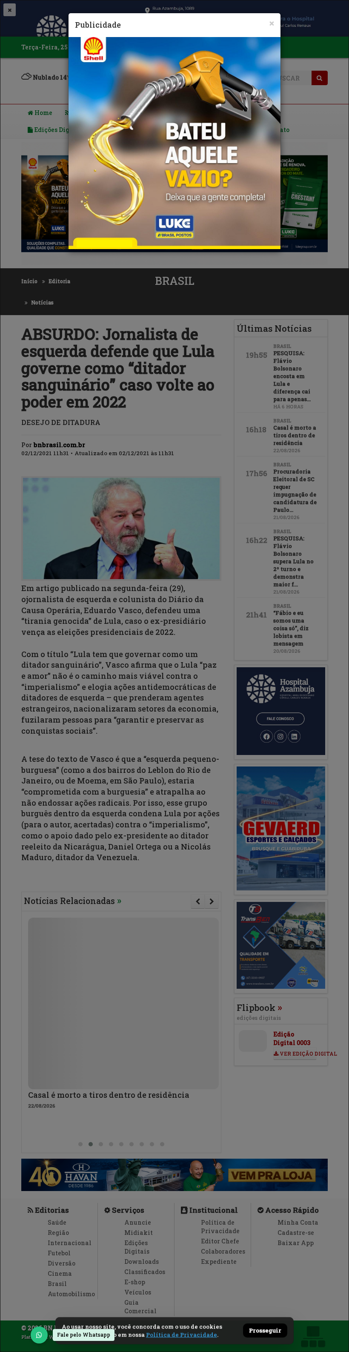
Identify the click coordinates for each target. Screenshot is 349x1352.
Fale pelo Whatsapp (83, 1334)
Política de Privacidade (181, 1334)
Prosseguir (265, 1331)
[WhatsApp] (39, 1334)
